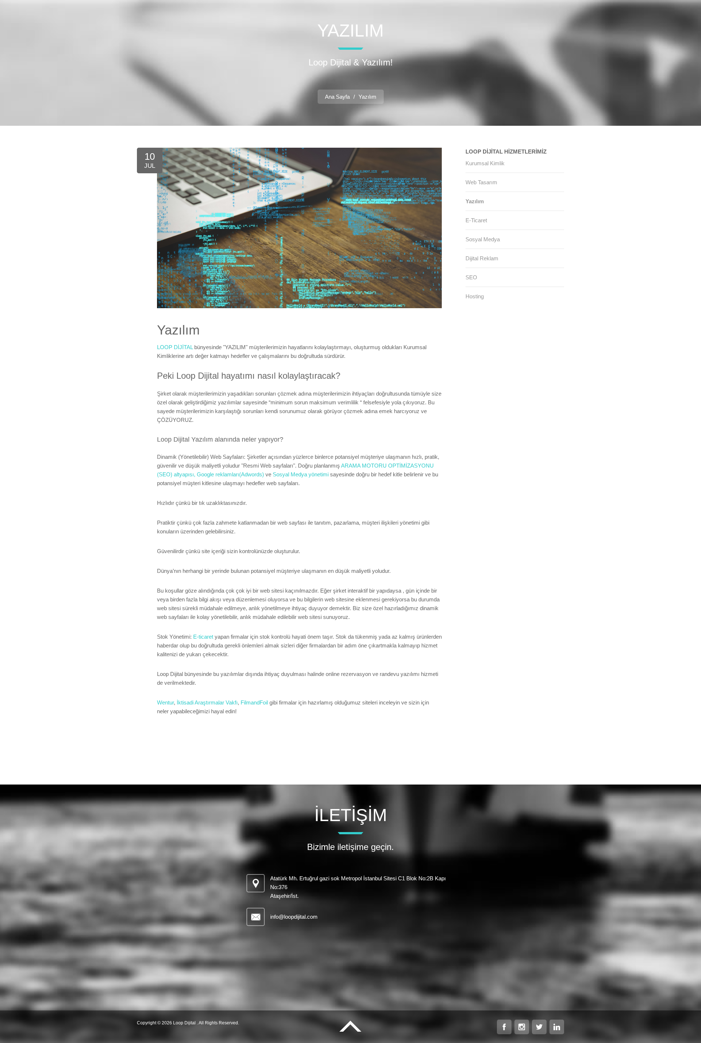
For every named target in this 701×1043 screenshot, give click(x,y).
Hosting (475, 296)
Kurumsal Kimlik (485, 163)
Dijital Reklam (482, 258)
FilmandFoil (254, 702)
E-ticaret (203, 637)
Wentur (165, 702)
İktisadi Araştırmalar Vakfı (206, 702)
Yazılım (475, 201)
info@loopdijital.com (294, 917)
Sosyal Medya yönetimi (301, 474)
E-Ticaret (476, 220)
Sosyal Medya (483, 239)
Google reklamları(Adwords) (230, 474)
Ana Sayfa (337, 97)
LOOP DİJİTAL (175, 347)
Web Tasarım (481, 182)
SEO (471, 277)
